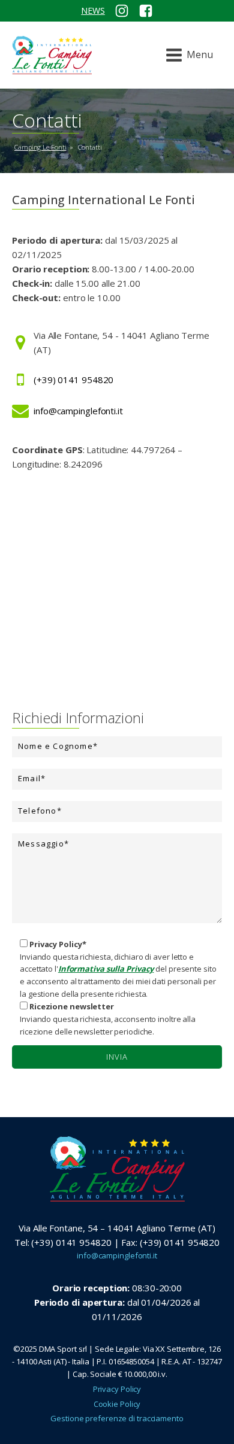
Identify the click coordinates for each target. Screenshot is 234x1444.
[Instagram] (122, 11)
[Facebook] (146, 11)
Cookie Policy (117, 1404)
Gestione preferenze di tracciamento (117, 1418)
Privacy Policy (117, 1389)
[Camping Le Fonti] (52, 55)
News (93, 10)
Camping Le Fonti (40, 146)
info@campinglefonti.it (117, 1255)
